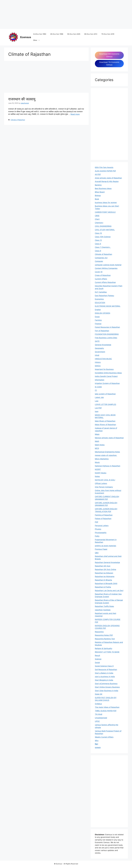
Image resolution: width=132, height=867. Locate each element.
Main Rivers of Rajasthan (105, 421)
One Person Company (104, 487)
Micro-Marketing (101, 459)
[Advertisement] (62, 14)
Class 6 (98, 244)
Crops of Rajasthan (103, 275)
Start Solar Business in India (106, 691)
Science (98, 659)
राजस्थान (98, 748)
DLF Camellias (101, 292)
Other (35, 40)
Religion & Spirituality (103, 648)
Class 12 (98, 240)
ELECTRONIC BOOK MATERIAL (107, 306)
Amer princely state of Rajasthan (108, 178)
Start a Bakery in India (104, 673)
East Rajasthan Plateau (104, 296)
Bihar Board (100, 192)
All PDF (98, 174)
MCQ (97, 448)
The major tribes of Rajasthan (107, 707)
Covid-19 (98, 272)
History (98, 362)
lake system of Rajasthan (105, 394)
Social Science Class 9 (104, 666)
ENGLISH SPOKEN (102, 313)
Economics (99, 299)
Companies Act (101, 258)
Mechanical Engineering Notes (107, 452)
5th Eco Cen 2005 (73, 34)
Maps (97, 434)
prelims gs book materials (105, 546)
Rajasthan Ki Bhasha (103, 580)
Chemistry (99, 223)
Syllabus (98, 704)
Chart (97, 219)
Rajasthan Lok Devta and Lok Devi (109, 590)
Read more (75, 114)
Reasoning (99, 632)
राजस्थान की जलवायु (21, 99)
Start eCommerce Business (106, 684)
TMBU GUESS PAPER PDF (106, 711)
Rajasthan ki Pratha (103, 587)
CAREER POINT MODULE (105, 212)
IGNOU (98, 366)
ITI (96, 390)
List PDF (98, 408)
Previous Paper (101, 549)
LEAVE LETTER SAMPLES (105, 404)
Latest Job (99, 397)
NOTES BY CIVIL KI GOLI (105, 480)
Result (97, 655)
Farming (98, 320)
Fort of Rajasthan (102, 331)
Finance (98, 324)
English (98, 310)
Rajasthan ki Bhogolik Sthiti (106, 583)
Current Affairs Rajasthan (105, 282)
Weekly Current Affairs (104, 737)
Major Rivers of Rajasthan (105, 425)
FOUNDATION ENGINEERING (107, 334)
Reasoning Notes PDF (104, 635)
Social (97, 662)
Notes (97, 476)
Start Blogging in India (104, 680)
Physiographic (100, 533)
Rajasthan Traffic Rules (104, 606)
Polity (97, 536)
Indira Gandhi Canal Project (106, 376)
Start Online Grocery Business (107, 687)
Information (99, 380)
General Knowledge (103, 345)
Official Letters (101, 483)
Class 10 (98, 233)
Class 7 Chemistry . (103, 247)
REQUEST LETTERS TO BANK (107, 652)
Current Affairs (101, 279)
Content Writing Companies (106, 268)
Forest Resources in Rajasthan (107, 327)
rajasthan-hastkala (102, 610)
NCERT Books (100, 473)
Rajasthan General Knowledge (107, 562)
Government (100, 352)
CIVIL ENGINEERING (103, 226)
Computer (99, 261)
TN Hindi (98, 714)
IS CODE (98, 387)
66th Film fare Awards (104, 167)
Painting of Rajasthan (104, 515)
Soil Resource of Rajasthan (106, 670)
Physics (98, 529)
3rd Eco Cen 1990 (39, 34)
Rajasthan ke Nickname (104, 576)
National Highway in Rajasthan (107, 466)
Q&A (97, 553)
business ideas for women (106, 202)
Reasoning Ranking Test (105, 639)
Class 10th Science (103, 237)
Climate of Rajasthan (18, 120)
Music (97, 462)
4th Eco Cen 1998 (56, 34)
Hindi (97, 355)
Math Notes (100, 445)
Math (97, 441)
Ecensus (25, 37)
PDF (96, 522)
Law (96, 401)
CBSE (97, 216)
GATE (97, 341)
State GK (98, 694)
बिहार (96, 744)
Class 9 (98, 251)
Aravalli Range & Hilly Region (107, 181)
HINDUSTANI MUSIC (103, 359)
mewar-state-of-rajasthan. (106, 455)
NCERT (98, 469)
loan (96, 411)
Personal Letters (101, 526)
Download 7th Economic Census (109, 63)
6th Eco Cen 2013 (90, 34)
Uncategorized (101, 718)
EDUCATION (100, 303)
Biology (98, 195)
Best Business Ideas (103, 188)
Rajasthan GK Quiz (102, 566)
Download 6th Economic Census (109, 55)
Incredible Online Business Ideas (108, 373)
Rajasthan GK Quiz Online (105, 569)
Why (96, 741)
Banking (98, 185)
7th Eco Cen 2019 (107, 34)
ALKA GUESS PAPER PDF (105, 171)
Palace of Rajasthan (103, 519)
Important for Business (104, 369)
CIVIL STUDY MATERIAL (105, 230)
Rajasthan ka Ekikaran (104, 573)
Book (97, 199)
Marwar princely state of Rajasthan (109, 438)
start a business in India (105, 677)
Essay (97, 317)
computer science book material (108, 265)
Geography (99, 348)
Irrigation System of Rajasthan (107, 383)
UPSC (97, 721)
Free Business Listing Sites (106, 338)
